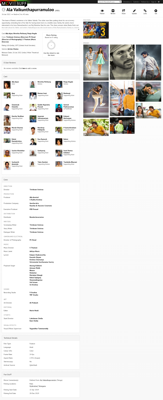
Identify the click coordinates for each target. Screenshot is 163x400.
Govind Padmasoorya (68, 106)
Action (10, 49)
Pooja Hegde (32, 33)
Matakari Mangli (36, 275)
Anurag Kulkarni (36, 266)
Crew (6, 179)
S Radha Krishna (36, 200)
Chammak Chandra (15, 106)
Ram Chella (34, 321)
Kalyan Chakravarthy (38, 255)
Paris (31, 384)
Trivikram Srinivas (36, 189)
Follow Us (144, 2)
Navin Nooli (34, 310)
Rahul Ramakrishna (17, 140)
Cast (5, 76)
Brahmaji (66, 93)
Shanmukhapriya (36, 280)
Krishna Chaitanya (37, 260)
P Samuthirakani (69, 128)
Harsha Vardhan (18, 116)
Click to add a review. (28, 68)
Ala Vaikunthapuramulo (48, 380)
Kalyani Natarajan (67, 117)
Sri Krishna (34, 285)
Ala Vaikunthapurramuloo (30, 9)
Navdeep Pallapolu (41, 129)
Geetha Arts (34, 203)
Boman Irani (42, 93)
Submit (135, 2)
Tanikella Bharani (70, 162)
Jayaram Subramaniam (43, 117)
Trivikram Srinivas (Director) (17, 37)
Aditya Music (35, 251)
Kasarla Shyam (35, 257)
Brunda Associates (37, 217)
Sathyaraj (41, 151)
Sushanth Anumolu (15, 163)
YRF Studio (34, 295)
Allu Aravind (34, 197)
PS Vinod (33, 240)
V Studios (33, 292)
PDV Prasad (34, 209)
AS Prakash (34, 303)
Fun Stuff (8, 374)
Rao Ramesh (42, 139)
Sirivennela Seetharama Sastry (42, 262)
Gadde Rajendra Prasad (44, 106)
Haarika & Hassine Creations (41, 206)
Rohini (65, 139)
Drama (15, 49)
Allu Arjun (9, 33)
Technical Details (10, 338)
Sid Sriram (33, 282)
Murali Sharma (17, 128)
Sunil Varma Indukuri (68, 152)
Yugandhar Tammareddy (39, 329)
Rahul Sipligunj (35, 278)
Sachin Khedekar (18, 151)
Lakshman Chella (36, 318)
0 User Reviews (10, 62)
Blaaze (32, 270)
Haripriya (33, 273)
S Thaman (33, 248)
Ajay (13, 93)
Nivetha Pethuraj (20, 33)
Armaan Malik (35, 268)
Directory (126, 2)
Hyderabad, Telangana (38, 386)
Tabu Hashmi (43, 162)
